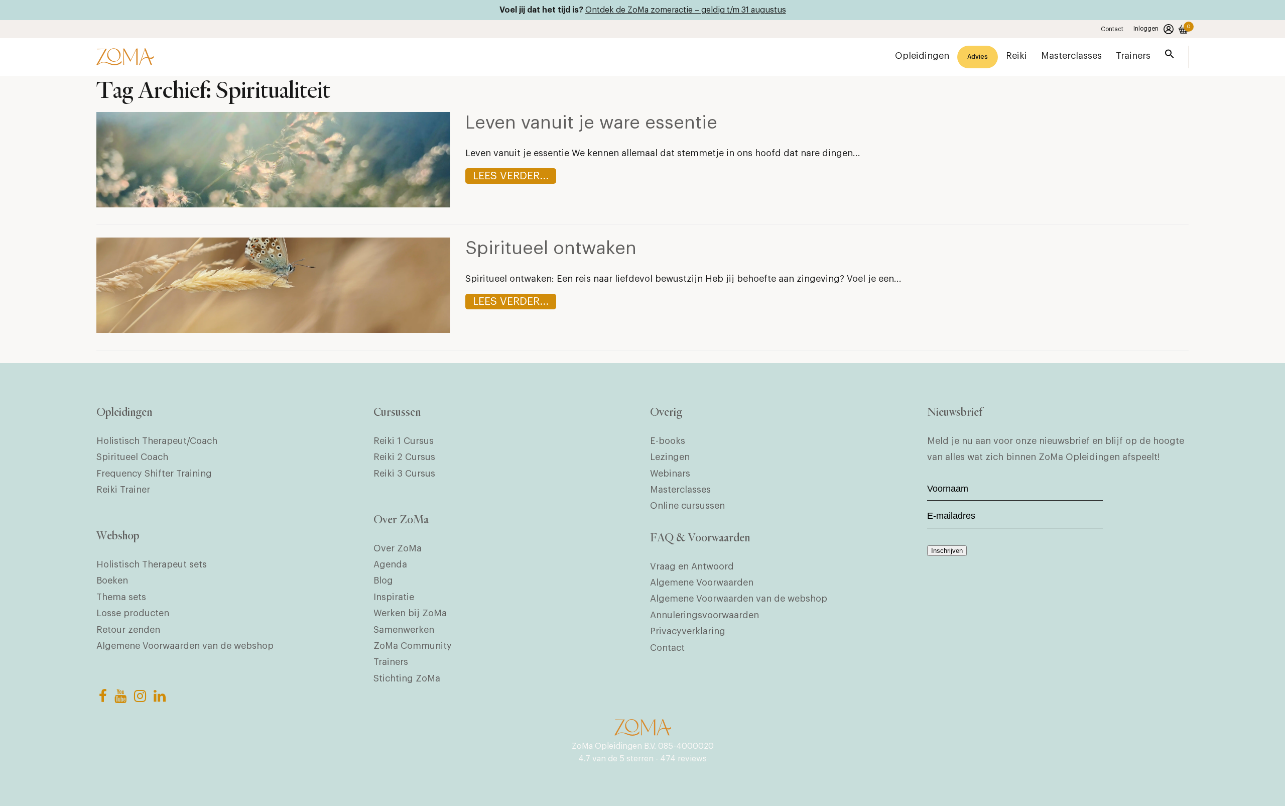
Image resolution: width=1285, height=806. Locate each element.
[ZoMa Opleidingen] (125, 56)
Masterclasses (680, 489)
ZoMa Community (412, 645)
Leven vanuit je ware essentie (591, 123)
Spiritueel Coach (132, 457)
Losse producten (132, 613)
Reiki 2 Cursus (404, 457)
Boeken (112, 580)
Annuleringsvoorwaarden (704, 615)
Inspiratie (393, 597)
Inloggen (1146, 29)
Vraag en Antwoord (692, 566)
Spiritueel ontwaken (550, 249)
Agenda (390, 564)
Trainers (390, 661)
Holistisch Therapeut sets (151, 564)
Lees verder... (511, 176)
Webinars (670, 473)
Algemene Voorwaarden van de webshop (185, 645)
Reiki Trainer (123, 489)
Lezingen (670, 457)
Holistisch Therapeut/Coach (156, 440)
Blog (383, 580)
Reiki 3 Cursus (404, 473)
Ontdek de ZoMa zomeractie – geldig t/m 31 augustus (685, 10)
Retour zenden (128, 629)
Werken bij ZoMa (410, 613)
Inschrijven (947, 550)
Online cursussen (687, 505)
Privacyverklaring (687, 631)
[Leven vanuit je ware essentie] (273, 204)
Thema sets (121, 597)
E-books (667, 440)
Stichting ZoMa (406, 678)
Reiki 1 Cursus (403, 440)
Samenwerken (403, 629)
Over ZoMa (397, 548)
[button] (1170, 56)
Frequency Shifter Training (154, 473)
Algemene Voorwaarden (701, 582)
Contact (1112, 29)
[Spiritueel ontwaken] (273, 329)
